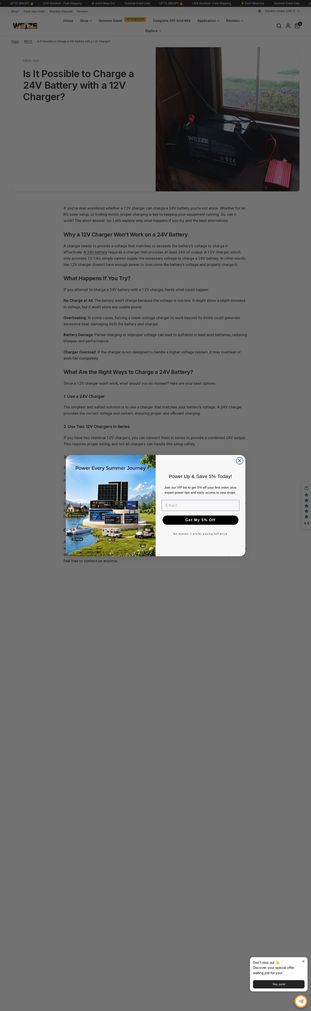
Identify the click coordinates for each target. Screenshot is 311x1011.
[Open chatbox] (300, 1001)
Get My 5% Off (200, 520)
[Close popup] (303, 961)
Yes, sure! (278, 984)
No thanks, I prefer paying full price (200, 534)
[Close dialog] (239, 460)
